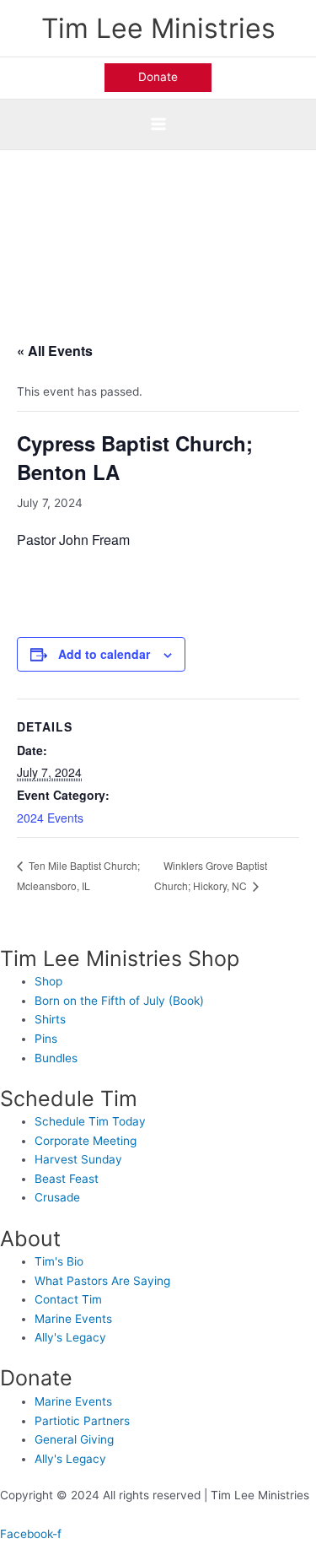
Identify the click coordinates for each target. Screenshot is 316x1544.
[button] (158, 77)
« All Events (55, 350)
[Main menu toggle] (158, 124)
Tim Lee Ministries (158, 28)
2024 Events (50, 817)
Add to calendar (104, 653)
